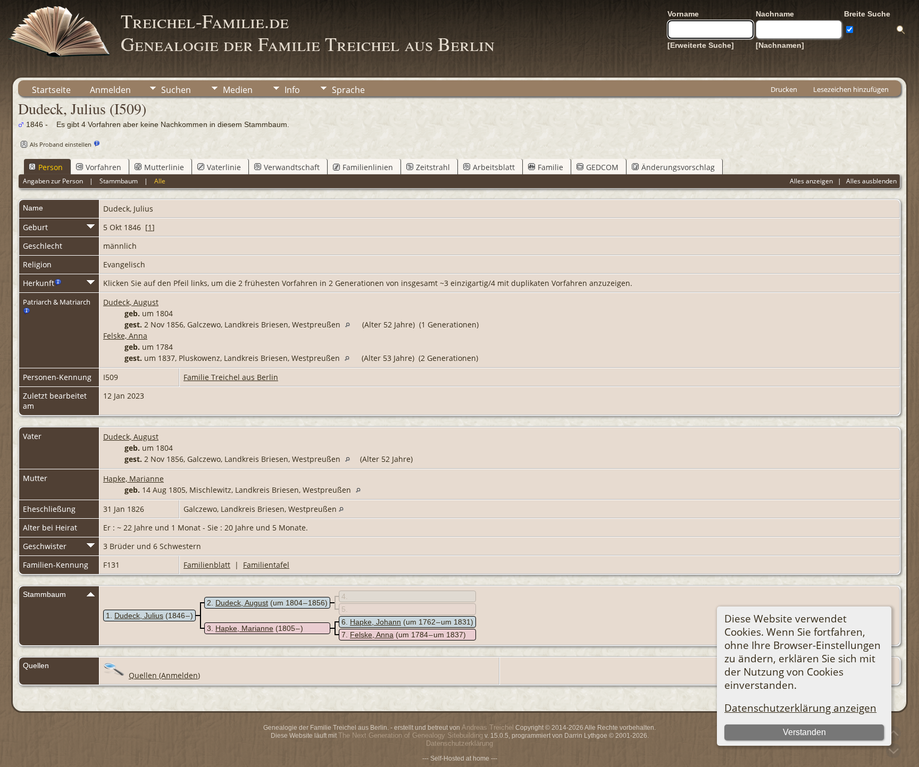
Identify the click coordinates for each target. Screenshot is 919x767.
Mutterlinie (164, 167)
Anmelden (110, 90)
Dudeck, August (130, 302)
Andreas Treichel (488, 727)
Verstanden (804, 732)
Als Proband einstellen (60, 144)
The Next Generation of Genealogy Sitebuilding (410, 735)
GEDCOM (602, 167)
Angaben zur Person (53, 181)
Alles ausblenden (871, 181)
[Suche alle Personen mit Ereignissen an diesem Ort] (350, 324)
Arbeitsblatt (494, 167)
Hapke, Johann (375, 622)
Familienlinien (367, 167)
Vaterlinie (224, 167)
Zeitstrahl (433, 167)
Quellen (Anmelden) (164, 675)
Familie (550, 167)
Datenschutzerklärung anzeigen (800, 707)
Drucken (784, 89)
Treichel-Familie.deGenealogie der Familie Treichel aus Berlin (308, 32)
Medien (238, 90)
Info (292, 90)
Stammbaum (118, 181)
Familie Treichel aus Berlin (230, 377)
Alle (159, 181)
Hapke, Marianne (133, 479)
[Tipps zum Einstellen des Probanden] (97, 144)
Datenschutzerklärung (459, 743)
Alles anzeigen (811, 181)
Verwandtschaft (292, 167)
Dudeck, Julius (138, 615)
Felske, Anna (125, 336)
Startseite (51, 90)
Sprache (348, 90)
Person (50, 167)
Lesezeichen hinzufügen (851, 89)
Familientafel (266, 565)
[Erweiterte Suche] (700, 45)
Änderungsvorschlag (678, 167)
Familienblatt (206, 565)
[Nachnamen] (780, 45)
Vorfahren (103, 167)
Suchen (176, 90)
